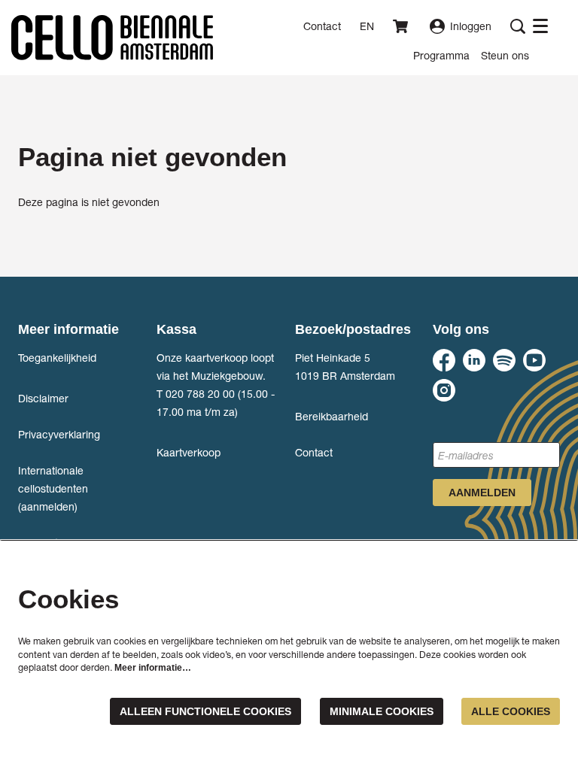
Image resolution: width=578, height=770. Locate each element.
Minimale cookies (382, 711)
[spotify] (504, 360)
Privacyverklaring (59, 434)
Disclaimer (43, 398)
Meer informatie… (152, 667)
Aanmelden (482, 493)
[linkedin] (474, 360)
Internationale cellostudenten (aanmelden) (53, 488)
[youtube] (534, 360)
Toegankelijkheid (57, 357)
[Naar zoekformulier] (518, 26)
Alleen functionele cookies (205, 711)
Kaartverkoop (189, 452)
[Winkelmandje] (402, 26)
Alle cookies (510, 711)
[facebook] (444, 360)
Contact (322, 26)
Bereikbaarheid (331, 416)
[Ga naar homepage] (112, 37)
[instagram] (444, 390)
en (367, 26)
